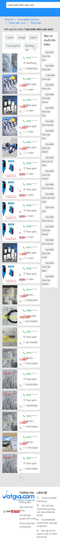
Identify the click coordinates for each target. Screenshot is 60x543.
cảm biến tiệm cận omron (48, 98)
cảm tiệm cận (48, 209)
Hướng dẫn (25, 502)
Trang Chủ (8, 19)
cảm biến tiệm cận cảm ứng (48, 197)
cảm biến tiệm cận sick (48, 56)
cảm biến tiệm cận (48, 67)
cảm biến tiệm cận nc (48, 123)
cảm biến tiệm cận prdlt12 (48, 175)
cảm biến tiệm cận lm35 (48, 253)
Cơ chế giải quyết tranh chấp (28, 516)
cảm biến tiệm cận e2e (48, 111)
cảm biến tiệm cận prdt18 (48, 148)
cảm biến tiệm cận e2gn (48, 266)
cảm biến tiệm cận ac (48, 186)
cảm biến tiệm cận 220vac (48, 280)
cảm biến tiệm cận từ (48, 218)
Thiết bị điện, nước (17, 22)
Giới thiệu (24, 497)
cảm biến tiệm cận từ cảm (48, 161)
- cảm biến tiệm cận (48, 77)
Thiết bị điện (35, 22)
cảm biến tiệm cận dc (48, 241)
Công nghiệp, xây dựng (28, 19)
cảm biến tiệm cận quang (48, 230)
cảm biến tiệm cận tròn (48, 134)
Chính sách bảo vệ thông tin (27, 525)
